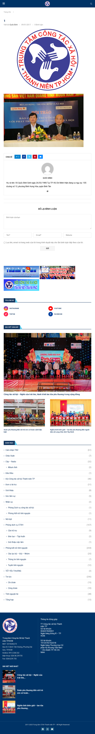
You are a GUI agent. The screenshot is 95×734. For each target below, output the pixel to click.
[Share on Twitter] (29, 157)
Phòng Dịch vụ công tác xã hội (49, 507)
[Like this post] (18, 157)
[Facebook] (43, 729)
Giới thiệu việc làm (49, 542)
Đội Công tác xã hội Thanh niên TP (48, 479)
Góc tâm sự (48, 496)
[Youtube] (52, 729)
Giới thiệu (48, 490)
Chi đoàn (49, 582)
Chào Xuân (48, 456)
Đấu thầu (48, 473)
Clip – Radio (48, 461)
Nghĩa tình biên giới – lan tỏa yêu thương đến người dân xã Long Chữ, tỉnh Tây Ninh (69, 431)
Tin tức (48, 577)
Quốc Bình (14, 25)
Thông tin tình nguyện (49, 559)
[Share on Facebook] (24, 157)
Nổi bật (48, 519)
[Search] (91, 4)
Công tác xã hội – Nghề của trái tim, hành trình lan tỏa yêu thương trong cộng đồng (42, 394)
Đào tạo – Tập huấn (49, 536)
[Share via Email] (40, 157)
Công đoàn (49, 588)
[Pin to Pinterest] (35, 157)
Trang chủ (7, 12)
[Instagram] (47, 729)
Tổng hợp (48, 600)
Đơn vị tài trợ (48, 484)
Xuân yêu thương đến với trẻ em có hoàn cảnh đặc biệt (23, 431)
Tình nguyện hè (48, 594)
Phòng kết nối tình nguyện (48, 548)
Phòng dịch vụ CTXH (48, 525)
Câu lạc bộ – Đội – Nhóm (49, 553)
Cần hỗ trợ (49, 530)
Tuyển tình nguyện (49, 565)
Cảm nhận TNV (48, 450)
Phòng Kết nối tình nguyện (49, 513)
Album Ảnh (49, 467)
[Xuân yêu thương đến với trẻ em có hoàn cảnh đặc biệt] (24, 413)
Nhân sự (48, 502)
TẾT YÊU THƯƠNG (48, 571)
